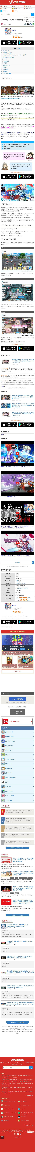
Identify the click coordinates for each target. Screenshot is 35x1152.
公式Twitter (6, 69)
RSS (20, 1134)
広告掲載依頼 (16, 1131)
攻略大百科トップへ (14, 721)
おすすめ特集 (28, 6)
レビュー (16, 616)
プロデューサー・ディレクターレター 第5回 (14, 55)
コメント (16, 10)
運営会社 (10, 1131)
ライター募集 (31, 1132)
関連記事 (5, 67)
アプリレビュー (7, 51)
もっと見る (4, 386)
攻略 (21, 616)
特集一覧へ (18, 671)
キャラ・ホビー (17, 8)
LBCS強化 (6, 61)
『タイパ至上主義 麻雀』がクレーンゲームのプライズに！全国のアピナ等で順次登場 (19, 811)
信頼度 (5, 63)
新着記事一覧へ (30, 1095)
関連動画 (5, 71)
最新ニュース (6, 65)
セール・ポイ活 (29, 8)
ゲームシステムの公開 (8, 57)
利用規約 (20, 1130)
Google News (11, 387)
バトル (5, 59)
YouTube (18, 1134)
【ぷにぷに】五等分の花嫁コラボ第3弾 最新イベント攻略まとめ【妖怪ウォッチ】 (18, 835)
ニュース (10, 616)
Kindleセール (4, 10)
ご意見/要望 (14, 1130)
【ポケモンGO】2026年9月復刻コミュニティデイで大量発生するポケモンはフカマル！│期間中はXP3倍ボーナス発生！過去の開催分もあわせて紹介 (17, 1081)
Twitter (15, 1134)
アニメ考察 (4, 8)
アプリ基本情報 (7, 73)
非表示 (19, 48)
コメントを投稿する (17, 699)
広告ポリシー (4, 1131)
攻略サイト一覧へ (29, 1125)
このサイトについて (6, 1130)
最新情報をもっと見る (17, 915)
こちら (20, 702)
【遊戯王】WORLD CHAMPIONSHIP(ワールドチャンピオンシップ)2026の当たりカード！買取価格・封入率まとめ (19, 820)
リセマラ (4, 616)
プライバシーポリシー (28, 1130)
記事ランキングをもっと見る (17, 848)
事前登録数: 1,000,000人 (21, 588)
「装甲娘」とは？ (7, 53)
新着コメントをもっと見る (17, 1022)
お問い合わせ (23, 1131)
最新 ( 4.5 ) (22, 598)
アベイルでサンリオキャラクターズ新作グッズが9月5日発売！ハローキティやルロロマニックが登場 (18, 828)
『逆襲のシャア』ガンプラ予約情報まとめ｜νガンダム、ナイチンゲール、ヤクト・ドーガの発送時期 (18, 842)
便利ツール (16, 6)
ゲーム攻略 (5, 6)
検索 (32, 14)
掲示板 (26, 616)
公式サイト (18, 581)
